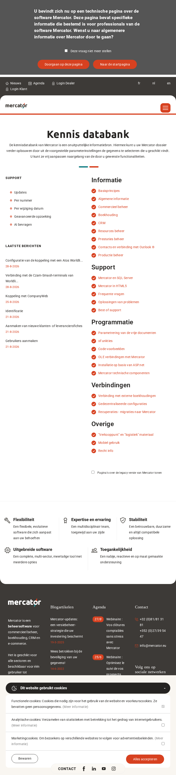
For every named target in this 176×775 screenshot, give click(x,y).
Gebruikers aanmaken (22, 341)
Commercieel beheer (113, 207)
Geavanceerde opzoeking (32, 216)
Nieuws (15, 83)
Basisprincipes (109, 191)
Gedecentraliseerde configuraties (122, 404)
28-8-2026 (12, 266)
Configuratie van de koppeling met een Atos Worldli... (44, 260)
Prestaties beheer (111, 239)
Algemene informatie (113, 199)
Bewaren (24, 758)
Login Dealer (66, 83)
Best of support (109, 310)
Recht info (105, 451)
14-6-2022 (57, 668)
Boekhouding (108, 215)
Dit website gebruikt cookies (43, 688)
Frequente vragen (111, 294)
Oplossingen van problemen (118, 302)
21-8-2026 (12, 317)
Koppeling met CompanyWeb (27, 296)
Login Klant (18, 89)
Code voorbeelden (111, 349)
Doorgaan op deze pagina (63, 64)
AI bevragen (23, 224)
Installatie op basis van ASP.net (121, 365)
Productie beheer (110, 255)
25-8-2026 (12, 302)
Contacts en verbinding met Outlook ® (126, 247)
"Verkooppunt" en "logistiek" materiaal (126, 434)
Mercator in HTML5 (112, 286)
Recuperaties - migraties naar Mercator (127, 412)
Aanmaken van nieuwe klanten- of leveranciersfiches (44, 326)
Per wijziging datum (28, 208)
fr (139, 83)
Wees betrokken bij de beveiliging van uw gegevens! (66, 657)
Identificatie (14, 311)
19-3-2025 (57, 642)
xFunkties (105, 341)
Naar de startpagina (115, 64)
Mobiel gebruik (109, 442)
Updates (20, 192)
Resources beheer (111, 231)
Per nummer (23, 200)
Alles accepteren (145, 759)
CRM (101, 223)
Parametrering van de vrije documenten (127, 333)
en (169, 83)
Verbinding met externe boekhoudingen (127, 396)
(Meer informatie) (75, 707)
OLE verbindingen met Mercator (121, 357)
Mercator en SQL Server (115, 278)
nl (153, 83)
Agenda (39, 83)
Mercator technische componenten (124, 373)
